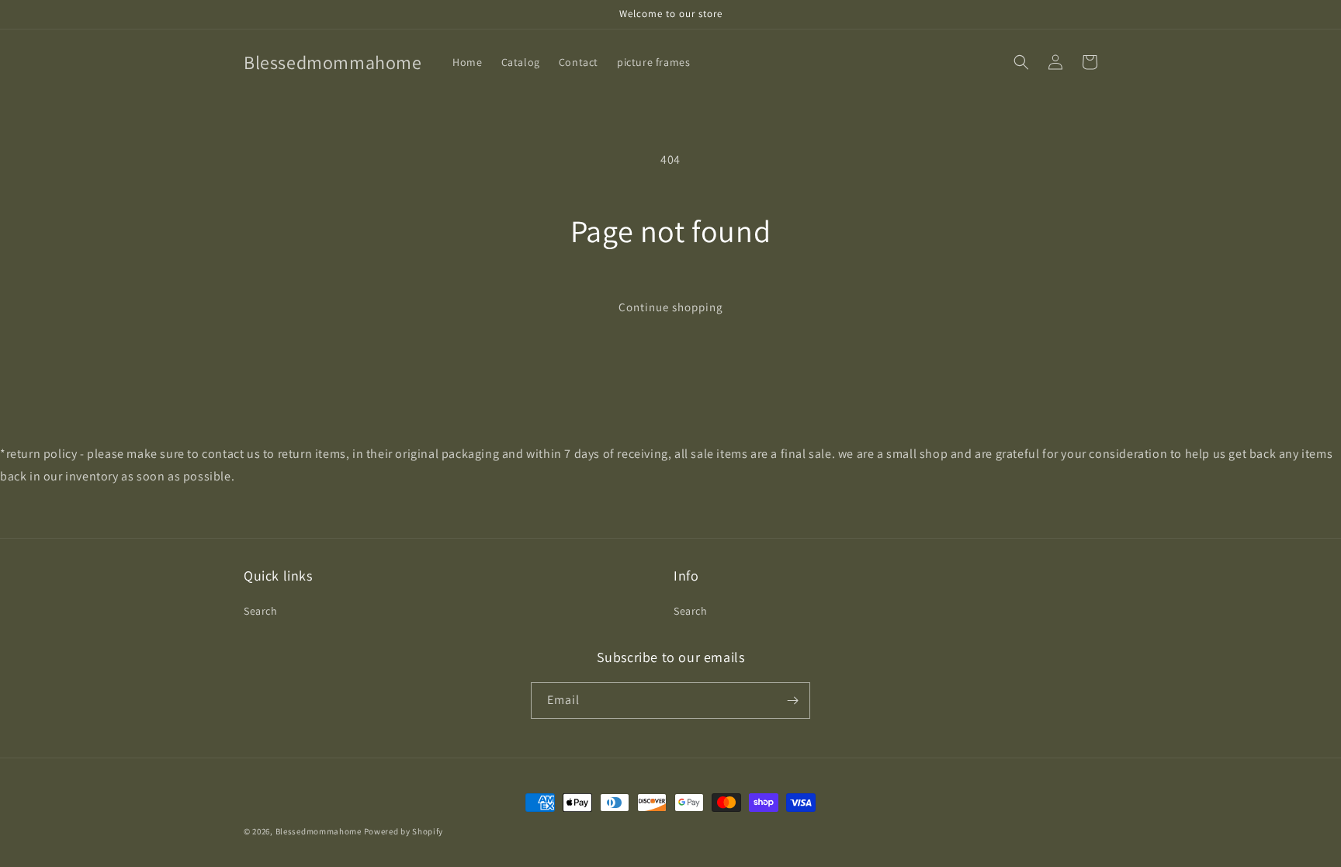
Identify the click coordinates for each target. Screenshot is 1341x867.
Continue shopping (671, 307)
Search (261, 611)
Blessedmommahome (318, 831)
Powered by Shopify (404, 831)
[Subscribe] (792, 700)
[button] (1021, 62)
